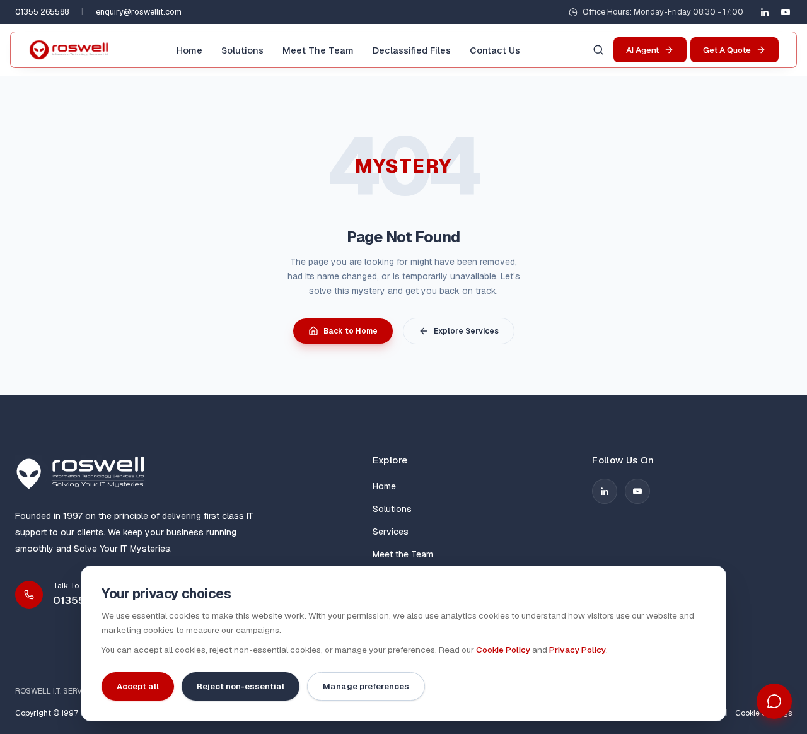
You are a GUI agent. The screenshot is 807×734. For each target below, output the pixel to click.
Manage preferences (366, 686)
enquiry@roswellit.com (139, 11)
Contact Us (495, 50)
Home (189, 50)
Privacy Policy (577, 649)
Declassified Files (412, 50)
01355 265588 (42, 11)
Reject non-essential (240, 686)
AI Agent (642, 49)
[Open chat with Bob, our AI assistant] (774, 701)
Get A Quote (727, 49)
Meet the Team (318, 50)
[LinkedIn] (764, 12)
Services (391, 531)
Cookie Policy (503, 649)
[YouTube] (785, 12)
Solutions (242, 50)
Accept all (138, 686)
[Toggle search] (598, 49)
